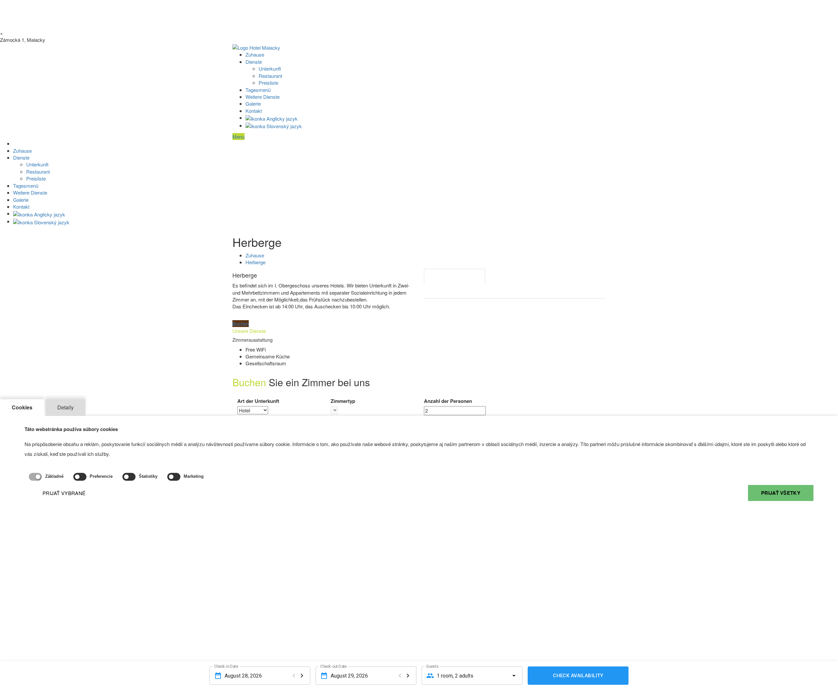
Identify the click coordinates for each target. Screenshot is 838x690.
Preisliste (268, 82)
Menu (238, 136)
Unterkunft (270, 68)
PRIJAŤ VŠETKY (780, 492)
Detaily (65, 407)
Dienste (254, 61)
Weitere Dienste (263, 96)
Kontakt (254, 110)
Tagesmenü (258, 89)
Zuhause (255, 54)
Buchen (240, 323)
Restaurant (270, 75)
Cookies (22, 407)
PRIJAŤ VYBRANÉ (64, 493)
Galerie (253, 103)
